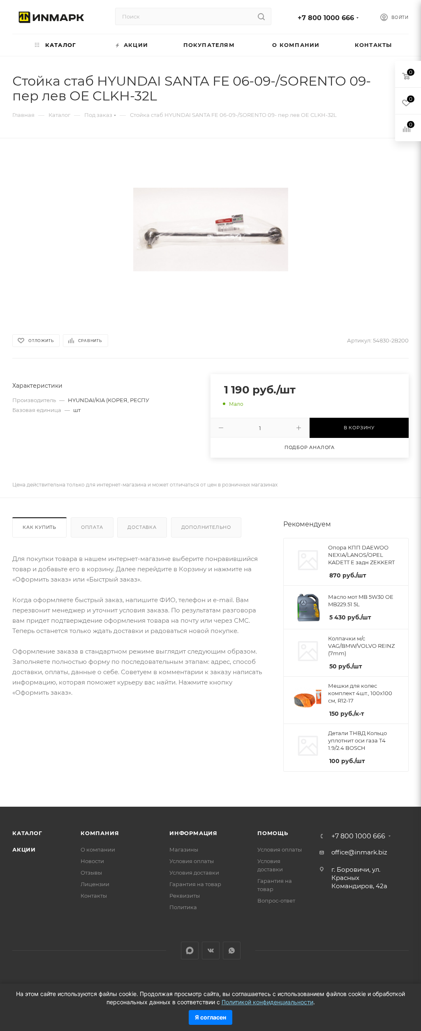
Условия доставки (194, 872)
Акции (24, 849)
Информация (193, 833)
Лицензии (95, 884)
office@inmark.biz (359, 852)
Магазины (183, 849)
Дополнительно (206, 527)
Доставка (141, 527)
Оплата (92, 527)
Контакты (94, 895)
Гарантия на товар (195, 884)
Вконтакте (211, 950)
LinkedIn (190, 950)
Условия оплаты (191, 861)
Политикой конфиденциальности (267, 1001)
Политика (183, 907)
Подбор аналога (310, 447)
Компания (100, 833)
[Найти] (261, 16)
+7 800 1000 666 (326, 18)
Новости (92, 861)
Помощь (272, 833)
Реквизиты (184, 895)
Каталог (27, 833)
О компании (98, 849)
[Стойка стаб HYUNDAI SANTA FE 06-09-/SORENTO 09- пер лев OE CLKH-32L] (210, 229)
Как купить (39, 527)
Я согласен (210, 1017)
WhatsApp (232, 950)
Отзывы (91, 872)
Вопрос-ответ (276, 900)
